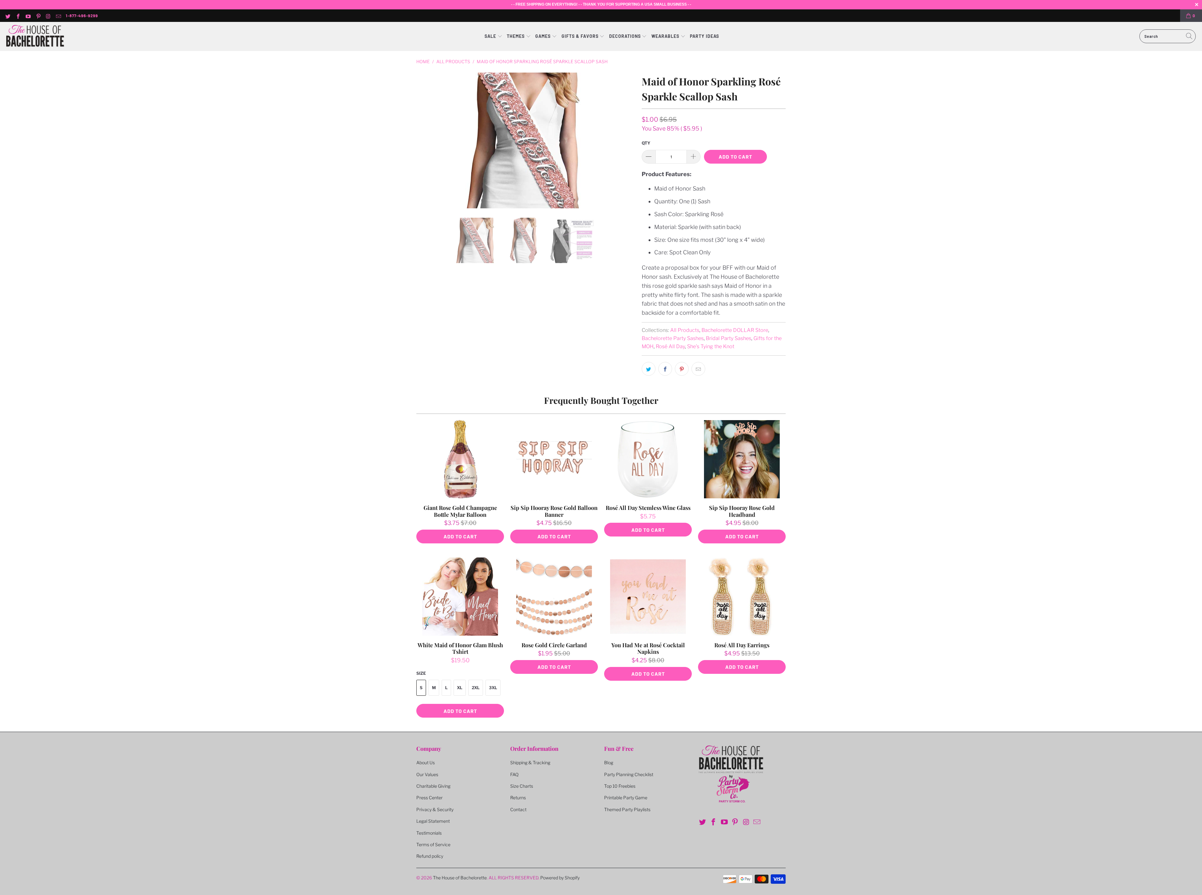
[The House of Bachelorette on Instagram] (48, 15)
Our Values (427, 774)
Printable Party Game (625, 797)
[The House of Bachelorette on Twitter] (7, 15)
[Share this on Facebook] (665, 369)
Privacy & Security (435, 809)
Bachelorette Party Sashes (673, 338)
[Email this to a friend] (698, 369)
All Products (684, 330)
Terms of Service (433, 844)
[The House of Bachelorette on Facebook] (17, 15)
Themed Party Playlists (627, 809)
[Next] (629, 140)
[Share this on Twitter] (648, 369)
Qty (646, 142)
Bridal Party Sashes (728, 338)
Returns (518, 797)
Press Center (429, 797)
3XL (493, 687)
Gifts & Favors (580, 36)
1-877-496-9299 (82, 15)
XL (459, 687)
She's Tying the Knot (710, 346)
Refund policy (429, 856)
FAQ (514, 774)
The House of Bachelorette (460, 877)
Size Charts (521, 786)
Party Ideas (704, 36)
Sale (491, 36)
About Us (425, 762)
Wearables (665, 36)
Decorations (625, 36)
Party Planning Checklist (628, 774)
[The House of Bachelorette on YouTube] (28, 15)
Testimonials (429, 833)
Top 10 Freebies (619, 786)
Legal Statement (433, 821)
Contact (518, 809)
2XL (476, 687)
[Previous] (422, 140)
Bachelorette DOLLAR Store (734, 330)
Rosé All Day (670, 346)
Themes (516, 36)
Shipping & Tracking (530, 762)
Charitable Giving (433, 786)
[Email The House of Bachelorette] (58, 15)
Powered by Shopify (560, 877)
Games (543, 36)
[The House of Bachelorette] (35, 36)
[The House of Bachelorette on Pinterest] (38, 15)
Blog (608, 762)
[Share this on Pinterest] (682, 369)
